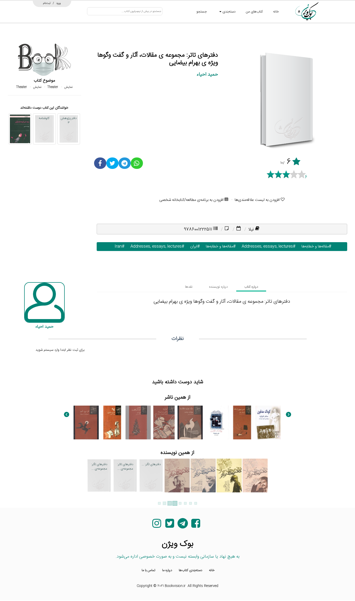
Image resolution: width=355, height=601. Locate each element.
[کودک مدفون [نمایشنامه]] (268, 422)
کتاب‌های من (254, 12)
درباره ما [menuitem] (167, 570)
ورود (58, 3)
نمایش (68, 87)
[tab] (251, 287)
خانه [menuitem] (212, 570)
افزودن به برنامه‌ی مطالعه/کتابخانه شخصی (192, 200)
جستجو (201, 12)
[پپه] (112, 422)
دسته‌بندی (228, 12)
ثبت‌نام (47, 3)
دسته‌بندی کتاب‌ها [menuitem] (190, 570)
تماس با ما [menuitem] (148, 570)
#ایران (194, 246)
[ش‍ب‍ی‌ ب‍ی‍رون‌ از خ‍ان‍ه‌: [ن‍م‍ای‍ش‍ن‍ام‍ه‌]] (242, 422)
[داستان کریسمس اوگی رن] (138, 422)
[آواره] (164, 422)
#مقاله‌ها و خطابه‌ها (315, 246)
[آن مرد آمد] (86, 422)
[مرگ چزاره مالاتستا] (190, 422)
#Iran (118, 246)
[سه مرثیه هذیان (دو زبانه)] (20, 129)
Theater (52, 87)
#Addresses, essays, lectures (267, 246)
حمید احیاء (207, 74)
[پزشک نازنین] (216, 422)
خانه (276, 12)
